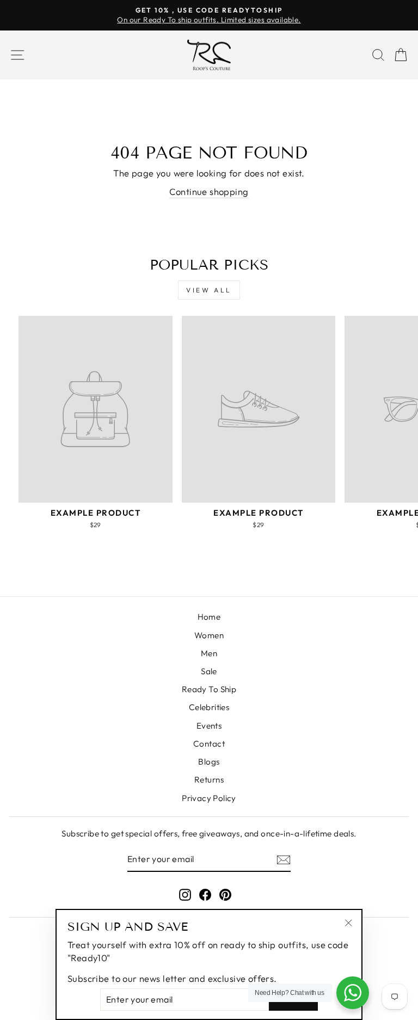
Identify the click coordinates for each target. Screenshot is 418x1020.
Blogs (208, 761)
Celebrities (209, 707)
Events (209, 725)
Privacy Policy (209, 798)
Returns (209, 779)
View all (209, 290)
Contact (209, 743)
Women (209, 635)
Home (209, 617)
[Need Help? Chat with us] (352, 992)
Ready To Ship (209, 689)
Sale (209, 671)
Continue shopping (208, 191)
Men (209, 653)
